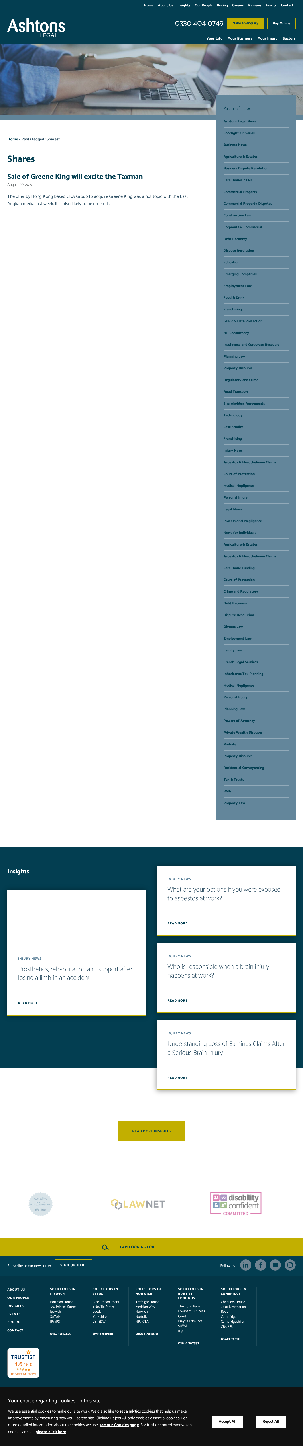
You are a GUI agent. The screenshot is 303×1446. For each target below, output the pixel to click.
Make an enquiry (245, 23)
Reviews (254, 5)
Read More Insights (151, 1131)
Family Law (233, 650)
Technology (233, 415)
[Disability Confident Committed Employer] (151, 1204)
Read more (28, 1003)
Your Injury (267, 38)
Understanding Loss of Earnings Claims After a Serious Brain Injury (226, 1048)
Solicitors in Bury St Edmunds (191, 1294)
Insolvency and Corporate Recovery (252, 345)
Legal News (233, 509)
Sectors (289, 38)
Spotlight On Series (239, 133)
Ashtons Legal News (240, 121)
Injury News (233, 451)
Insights (183, 5)
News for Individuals (240, 533)
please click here (50, 1431)
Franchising (233, 309)
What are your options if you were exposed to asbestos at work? (224, 894)
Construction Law (237, 215)
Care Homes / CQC (238, 180)
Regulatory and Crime (241, 380)
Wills (228, 791)
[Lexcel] (249, 1204)
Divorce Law (233, 627)
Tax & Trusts (234, 780)
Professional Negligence (243, 521)
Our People (203, 5)
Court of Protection (239, 474)
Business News (235, 145)
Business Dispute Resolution (246, 168)
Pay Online (281, 23)
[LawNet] (53, 1204)
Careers (238, 5)
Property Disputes (238, 368)
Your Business (240, 38)
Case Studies (233, 427)
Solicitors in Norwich (148, 1291)
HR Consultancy (236, 333)
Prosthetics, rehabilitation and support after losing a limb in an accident (75, 974)
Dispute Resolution (239, 251)
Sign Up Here (73, 1265)
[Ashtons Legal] (36, 27)
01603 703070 (147, 1334)
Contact (287, 5)
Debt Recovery (235, 239)
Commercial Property (240, 192)
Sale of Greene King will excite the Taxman (75, 177)
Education (231, 262)
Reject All (270, 1421)
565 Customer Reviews (23, 1373)
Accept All (227, 1421)
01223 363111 (230, 1339)
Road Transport (236, 392)
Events (271, 5)
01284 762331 (188, 1343)
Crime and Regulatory (241, 592)
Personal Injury (236, 498)
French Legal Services (241, 662)
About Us (165, 5)
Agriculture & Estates (241, 157)
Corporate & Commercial (243, 227)
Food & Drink (234, 298)
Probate (230, 744)
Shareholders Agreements (244, 404)
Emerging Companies (240, 274)
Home (148, 5)
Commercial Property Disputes (248, 204)
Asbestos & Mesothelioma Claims (250, 462)
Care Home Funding (239, 568)
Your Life (214, 38)
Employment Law (238, 286)
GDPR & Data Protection (243, 321)
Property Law (234, 803)
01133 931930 (103, 1334)
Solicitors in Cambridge (233, 1291)
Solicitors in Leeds (105, 1291)
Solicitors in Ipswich (63, 1291)
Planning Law (234, 357)
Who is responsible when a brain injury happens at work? (218, 971)
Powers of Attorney (239, 721)
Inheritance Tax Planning (243, 674)
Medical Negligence (239, 486)
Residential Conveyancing (244, 768)
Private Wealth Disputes (243, 733)
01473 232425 (60, 1334)
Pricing (222, 5)
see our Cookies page (119, 1425)
